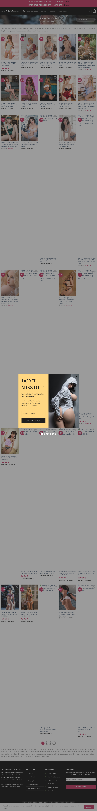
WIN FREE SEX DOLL (33, 421)
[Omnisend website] (48, 432)
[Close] (76, 376)
